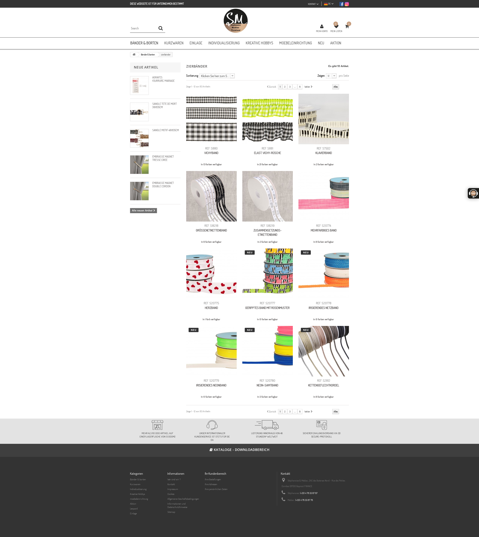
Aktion (133, 503)
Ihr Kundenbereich (215, 473)
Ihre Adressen (211, 484)
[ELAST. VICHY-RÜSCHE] (267, 119)
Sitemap (171, 511)
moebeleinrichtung (139, 498)
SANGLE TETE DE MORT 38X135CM (164, 105)
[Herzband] (211, 273)
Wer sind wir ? (174, 479)
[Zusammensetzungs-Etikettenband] (267, 196)
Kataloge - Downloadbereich (241, 449)
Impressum (172, 489)
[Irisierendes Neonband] (211, 351)
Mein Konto (322, 31)
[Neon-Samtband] (267, 351)
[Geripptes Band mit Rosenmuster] (267, 273)
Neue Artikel (146, 67)
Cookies (170, 493)
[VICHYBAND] (211, 119)
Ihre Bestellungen (213, 479)
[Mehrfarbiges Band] (323, 196)
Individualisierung (138, 489)
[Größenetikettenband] (211, 196)
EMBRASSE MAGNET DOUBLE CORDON (163, 184)
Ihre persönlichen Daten (216, 489)
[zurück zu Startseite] (134, 54)
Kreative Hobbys (137, 493)
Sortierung (192, 75)
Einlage (133, 513)
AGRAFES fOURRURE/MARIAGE (163, 79)
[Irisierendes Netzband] (323, 273)
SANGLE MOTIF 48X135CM (165, 130)
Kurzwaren (135, 484)
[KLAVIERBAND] (323, 119)
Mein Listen (336, 31)
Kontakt (171, 484)
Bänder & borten (138, 479)
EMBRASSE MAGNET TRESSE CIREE (163, 158)
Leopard (134, 508)
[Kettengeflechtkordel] (323, 351)
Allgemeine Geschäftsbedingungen (183, 498)
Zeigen (321, 75)
